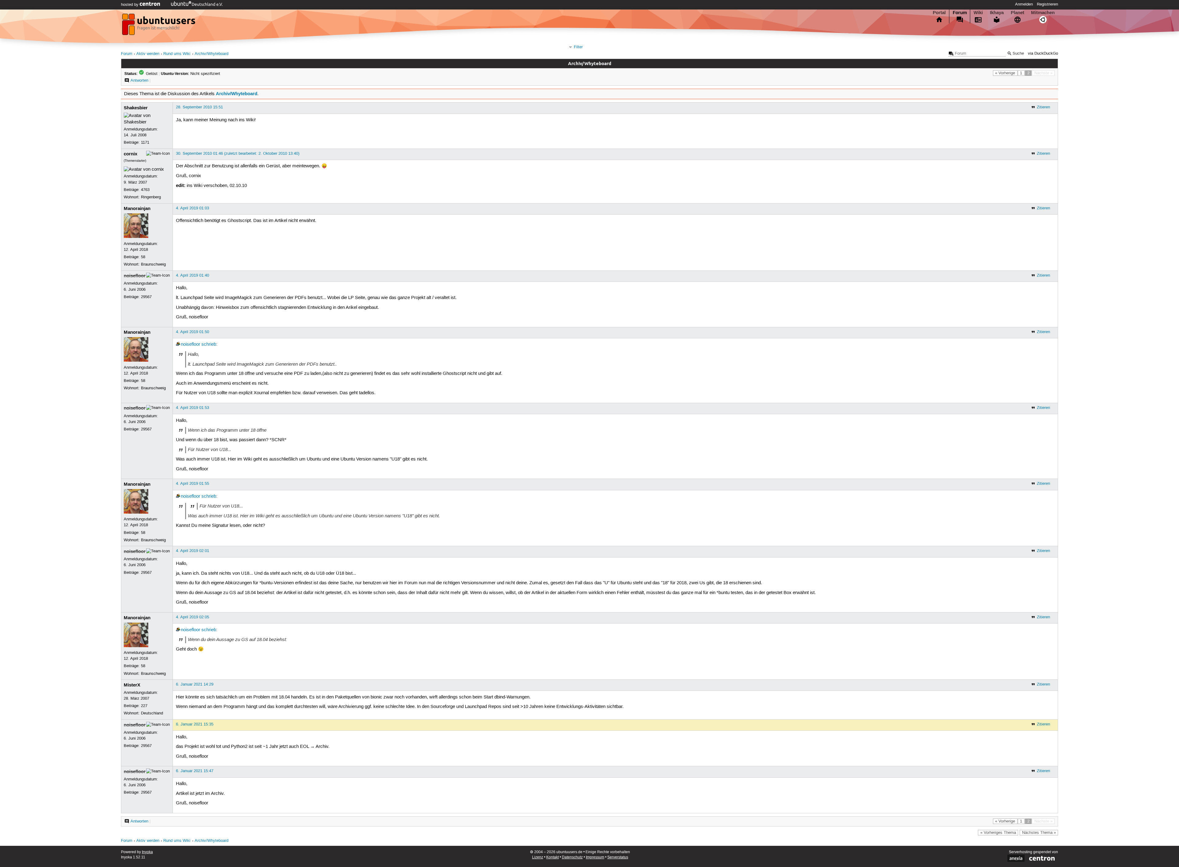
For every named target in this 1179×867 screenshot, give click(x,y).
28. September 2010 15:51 (199, 107)
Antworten (139, 80)
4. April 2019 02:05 (192, 617)
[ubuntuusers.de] (159, 26)
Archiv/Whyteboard (211, 54)
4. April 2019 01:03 (192, 208)
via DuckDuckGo (1043, 53)
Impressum (595, 857)
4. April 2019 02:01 (192, 550)
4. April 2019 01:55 (192, 483)
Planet (1017, 13)
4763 (145, 189)
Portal (939, 13)
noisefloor (135, 276)
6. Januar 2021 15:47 (194, 770)
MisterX (132, 685)
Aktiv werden (147, 54)
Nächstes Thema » (1039, 832)
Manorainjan (137, 208)
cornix (130, 154)
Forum (960, 13)
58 (143, 257)
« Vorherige (1005, 73)
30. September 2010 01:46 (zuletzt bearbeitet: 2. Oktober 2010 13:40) (237, 153)
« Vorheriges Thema (998, 832)
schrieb (208, 344)
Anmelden (1024, 4)
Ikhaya (997, 13)
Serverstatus (617, 857)
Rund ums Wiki (176, 54)
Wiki (978, 13)
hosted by (130, 4)
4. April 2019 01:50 (192, 331)
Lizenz (537, 857)
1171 (145, 142)
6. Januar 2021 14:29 (194, 684)
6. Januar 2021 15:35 (194, 724)
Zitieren (1043, 107)
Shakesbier (136, 108)
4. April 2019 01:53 (192, 407)
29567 (146, 296)
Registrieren (1047, 4)
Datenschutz (572, 857)
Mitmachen (1043, 13)
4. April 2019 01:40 (192, 275)
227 (144, 705)
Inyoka (147, 852)
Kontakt (552, 857)
